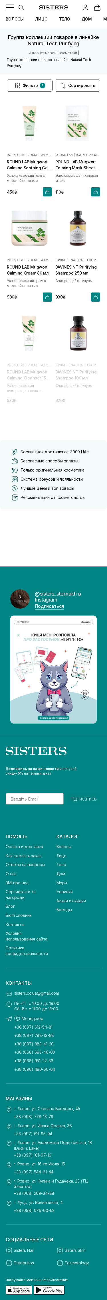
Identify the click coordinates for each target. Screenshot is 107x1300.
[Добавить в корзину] (47, 191)
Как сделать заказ (24, 855)
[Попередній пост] (17, 669)
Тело (61, 864)
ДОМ (87, 19)
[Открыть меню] (10, 7)
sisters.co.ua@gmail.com (36, 993)
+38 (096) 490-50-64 (34, 1069)
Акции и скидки (71, 900)
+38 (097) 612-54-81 (33, 1027)
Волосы (63, 846)
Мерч (61, 882)
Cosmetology (76, 1262)
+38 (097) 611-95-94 (33, 1133)
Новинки (64, 891)
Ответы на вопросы (25, 864)
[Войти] (85, 7)
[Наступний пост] (89, 669)
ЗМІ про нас (17, 882)
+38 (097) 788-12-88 (34, 1035)
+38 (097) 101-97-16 (32, 1155)
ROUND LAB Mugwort (39, 155)
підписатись (84, 799)
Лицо (61, 855)
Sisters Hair (24, 1250)
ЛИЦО (41, 19)
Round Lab (15, 155)
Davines (61, 260)
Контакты (15, 924)
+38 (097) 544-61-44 (33, 1171)
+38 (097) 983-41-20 (34, 1043)
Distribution (24, 1262)
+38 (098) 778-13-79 (33, 1116)
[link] (97, 7)
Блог (10, 906)
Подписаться (49, 606)
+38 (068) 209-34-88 (34, 1193)
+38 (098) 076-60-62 (34, 1210)
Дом (60, 873)
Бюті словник (18, 915)
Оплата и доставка (24, 846)
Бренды (64, 909)
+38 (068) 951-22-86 (33, 1060)
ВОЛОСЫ (15, 19)
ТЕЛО (64, 19)
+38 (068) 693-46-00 (34, 1052)
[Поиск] (21, 7)
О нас (11, 873)
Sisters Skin (75, 1250)
